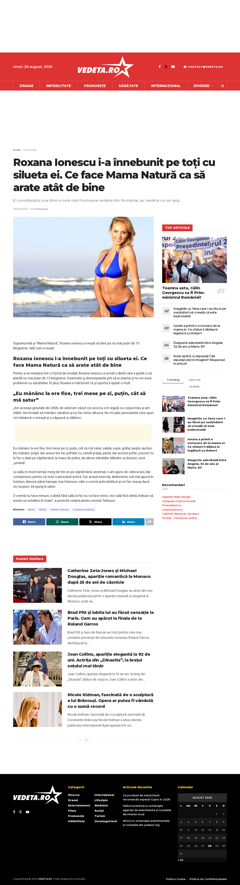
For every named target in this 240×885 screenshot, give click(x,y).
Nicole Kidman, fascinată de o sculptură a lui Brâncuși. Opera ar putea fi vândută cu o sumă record (111, 700)
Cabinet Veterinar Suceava (180, 513)
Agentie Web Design (176, 497)
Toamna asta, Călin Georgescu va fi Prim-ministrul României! (183, 293)
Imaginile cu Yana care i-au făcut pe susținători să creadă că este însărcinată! (199, 312)
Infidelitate (58, 86)
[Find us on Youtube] (173, 67)
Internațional (166, 86)
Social (99, 810)
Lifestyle (101, 800)
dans (31, 509)
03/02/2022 (20, 208)
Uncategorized (105, 821)
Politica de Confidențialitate (208, 879)
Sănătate (128, 86)
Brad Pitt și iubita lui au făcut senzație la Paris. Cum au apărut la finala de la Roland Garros (111, 618)
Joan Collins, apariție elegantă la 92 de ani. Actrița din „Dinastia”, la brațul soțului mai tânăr (109, 660)
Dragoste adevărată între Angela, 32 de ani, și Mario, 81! (198, 344)
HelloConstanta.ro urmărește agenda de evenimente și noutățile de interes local (147, 810)
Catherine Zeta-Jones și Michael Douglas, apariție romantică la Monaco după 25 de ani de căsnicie (109, 576)
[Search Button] (222, 86)
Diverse (201, 86)
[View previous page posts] (80, 740)
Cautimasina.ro (172, 509)
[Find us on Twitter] (166, 66)
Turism (99, 816)
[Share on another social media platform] (150, 521)
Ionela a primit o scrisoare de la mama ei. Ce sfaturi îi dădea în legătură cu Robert (196, 329)
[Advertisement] (112, 26)
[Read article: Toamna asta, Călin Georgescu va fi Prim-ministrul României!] (194, 260)
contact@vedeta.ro (205, 66)
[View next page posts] (87, 740)
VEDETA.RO (45, 879)
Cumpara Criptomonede (179, 501)
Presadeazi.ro (171, 505)
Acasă (16, 149)
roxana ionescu (83, 509)
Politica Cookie (176, 879)
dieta (42, 509)
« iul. (181, 860)
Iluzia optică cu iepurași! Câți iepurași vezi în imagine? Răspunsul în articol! (199, 359)
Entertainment (79, 805)
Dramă (26, 86)
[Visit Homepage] (105, 67)
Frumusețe (95, 86)
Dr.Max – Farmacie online (179, 518)
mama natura (60, 509)
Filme (72, 810)
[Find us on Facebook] (159, 67)
